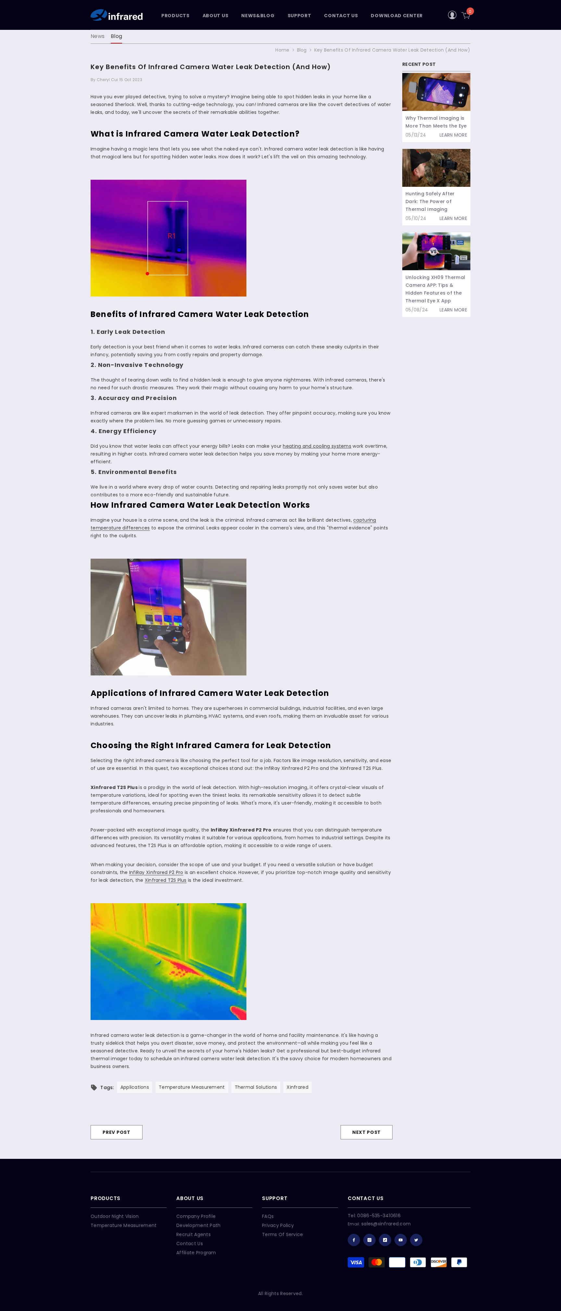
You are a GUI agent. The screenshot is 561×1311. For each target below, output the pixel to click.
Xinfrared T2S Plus (166, 880)
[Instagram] (369, 1240)
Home (282, 50)
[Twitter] (416, 1240)
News (98, 36)
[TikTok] (385, 1240)
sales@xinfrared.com (386, 1223)
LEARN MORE (453, 135)
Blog (116, 36)
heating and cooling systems (317, 446)
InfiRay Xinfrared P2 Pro (156, 872)
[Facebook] (354, 1240)
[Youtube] (400, 1240)
